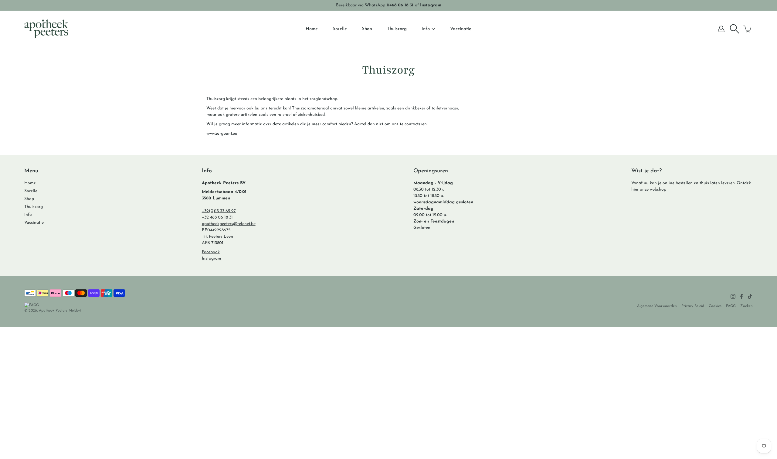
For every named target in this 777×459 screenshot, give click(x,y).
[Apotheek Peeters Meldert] (46, 29)
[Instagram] (733, 296)
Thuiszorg (397, 29)
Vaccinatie (460, 29)
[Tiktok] (750, 296)
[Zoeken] (734, 29)
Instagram (211, 258)
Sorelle (340, 29)
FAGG (731, 306)
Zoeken (746, 306)
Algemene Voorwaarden (657, 306)
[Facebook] (741, 296)
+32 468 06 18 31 (217, 217)
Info (426, 29)
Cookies (715, 306)
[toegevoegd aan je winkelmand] (748, 29)
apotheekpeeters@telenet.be (229, 224)
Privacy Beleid (692, 306)
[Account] (721, 29)
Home (312, 29)
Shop (367, 29)
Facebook (211, 252)
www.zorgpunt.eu (221, 133)
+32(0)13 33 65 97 (219, 211)
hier (635, 189)
